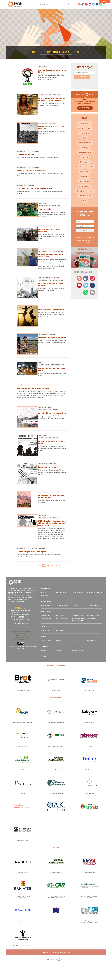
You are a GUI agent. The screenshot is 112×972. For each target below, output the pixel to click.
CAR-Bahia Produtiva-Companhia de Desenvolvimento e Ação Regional (56, 897)
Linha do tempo (61, 592)
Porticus (23, 793)
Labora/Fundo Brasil (89, 722)
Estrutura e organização (94, 592)
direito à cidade (43, 66)
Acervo (43, 636)
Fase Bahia (59, 615)
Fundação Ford (56, 690)
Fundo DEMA (45, 630)
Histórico (43, 592)
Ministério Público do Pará (89, 872)
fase (50, 95)
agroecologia (85, 147)
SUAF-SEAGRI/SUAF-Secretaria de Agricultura (89, 897)
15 (56, 566)
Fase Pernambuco (46, 618)
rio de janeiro (57, 95)
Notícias (43, 650)
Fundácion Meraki (89, 817)
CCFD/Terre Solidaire (89, 690)
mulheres (55, 438)
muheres (41, 249)
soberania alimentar (84, 143)
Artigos (58, 650)
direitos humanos (84, 181)
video (54, 385)
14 (52, 566)
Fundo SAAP (60, 630)
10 (35, 566)
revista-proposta (84, 186)
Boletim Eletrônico (77, 650)
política (91, 191)
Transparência (45, 595)
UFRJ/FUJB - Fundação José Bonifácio (22, 945)
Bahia (84, 138)
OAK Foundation (56, 817)
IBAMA (56, 921)
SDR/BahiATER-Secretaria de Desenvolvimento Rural (23, 897)
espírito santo (84, 172)
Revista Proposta (46, 640)
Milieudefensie (22, 769)
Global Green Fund (89, 793)
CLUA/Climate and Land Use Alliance (56, 722)
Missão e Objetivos (78, 592)
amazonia (41, 365)
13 (48, 566)
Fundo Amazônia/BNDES (56, 872)
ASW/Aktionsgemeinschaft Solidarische (23, 722)
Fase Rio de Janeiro (62, 618)
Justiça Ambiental (58, 251)
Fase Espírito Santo (78, 615)
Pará (40, 277)
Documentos (91, 640)
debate (47, 365)
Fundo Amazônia (56, 769)
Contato (43, 656)
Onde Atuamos (45, 611)
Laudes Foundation (22, 817)
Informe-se (44, 646)
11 (40, 566)
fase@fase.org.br (22, 623)
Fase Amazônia (45, 615)
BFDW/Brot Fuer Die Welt (23, 690)
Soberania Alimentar (93, 605)
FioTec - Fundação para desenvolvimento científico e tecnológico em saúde (89, 921)
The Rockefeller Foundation (56, 793)
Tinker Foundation (89, 769)
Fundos (43, 626)
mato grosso (80, 167)
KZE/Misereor (89, 746)
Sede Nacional (91, 618)
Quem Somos (45, 588)
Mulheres (75, 605)
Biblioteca (59, 640)
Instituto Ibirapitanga (23, 872)
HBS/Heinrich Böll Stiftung (22, 746)
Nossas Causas (46, 601)
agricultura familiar (85, 196)
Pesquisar (82, 77)
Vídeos (74, 640)
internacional (80, 191)
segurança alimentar (84, 152)
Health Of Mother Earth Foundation (56, 746)
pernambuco (30, 185)
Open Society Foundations (22, 840)
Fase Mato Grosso (93, 615)
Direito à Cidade (45, 605)
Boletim (90, 167)
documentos (52, 205)
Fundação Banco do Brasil (22, 921)
